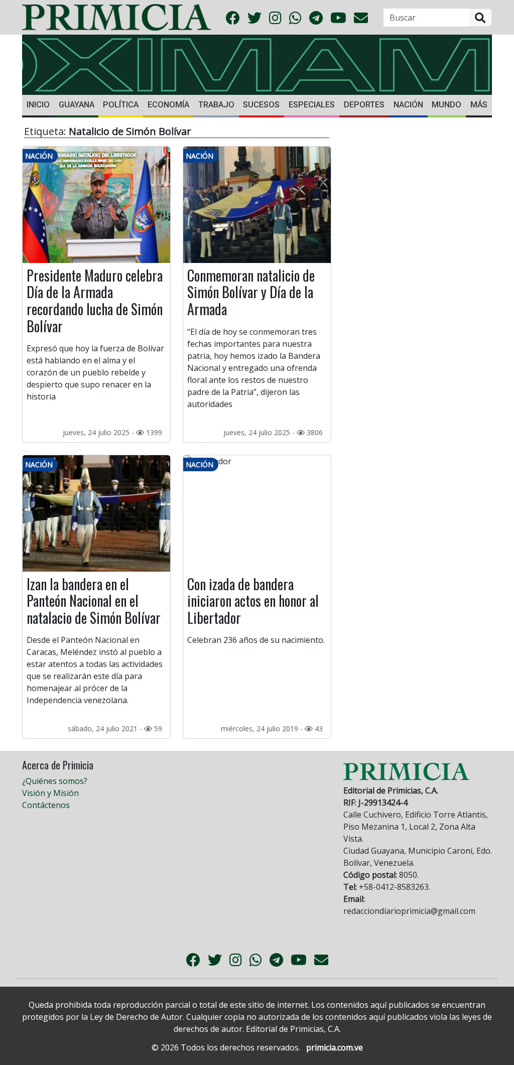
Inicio (38, 104)
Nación (408, 104)
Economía (168, 104)
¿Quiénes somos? (54, 780)
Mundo (446, 104)
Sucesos (261, 104)
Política (121, 104)
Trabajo (216, 104)
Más (478, 104)
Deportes (364, 104)
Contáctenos (46, 805)
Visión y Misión (50, 792)
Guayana (76, 104)
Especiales (312, 104)
